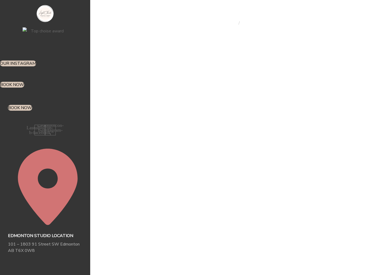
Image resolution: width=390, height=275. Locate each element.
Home (231, 23)
